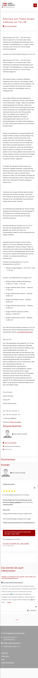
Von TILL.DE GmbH (11, 26)
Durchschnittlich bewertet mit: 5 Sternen (16, 495)
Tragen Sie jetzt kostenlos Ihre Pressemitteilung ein (19, 523)
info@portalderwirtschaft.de (11, 643)
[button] (19, 607)
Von (13, 582)
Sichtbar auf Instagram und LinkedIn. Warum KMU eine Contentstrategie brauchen (18, 577)
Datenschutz (5, 656)
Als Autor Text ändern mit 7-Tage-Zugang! (16, 543)
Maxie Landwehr (15, 502)
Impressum (4, 653)
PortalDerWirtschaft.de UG (15, 633)
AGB (2, 659)
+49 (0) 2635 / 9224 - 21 (11, 646)
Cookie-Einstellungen (7, 663)
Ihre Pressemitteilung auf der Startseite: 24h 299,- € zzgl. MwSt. (17, 533)
